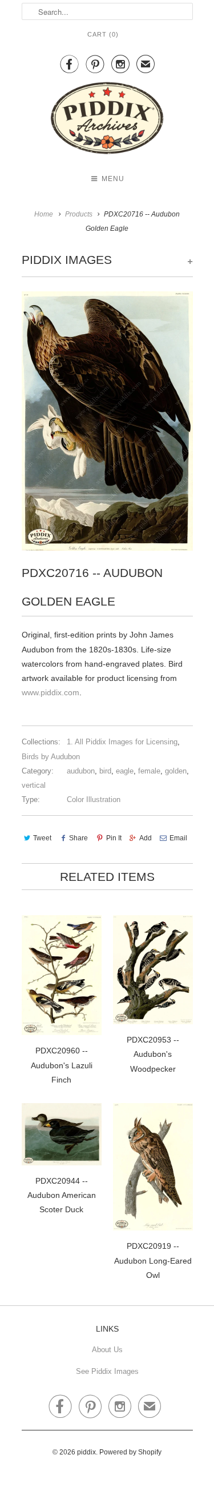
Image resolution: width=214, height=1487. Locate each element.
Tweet (42, 838)
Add (145, 838)
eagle (125, 771)
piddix (86, 1452)
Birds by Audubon (51, 756)
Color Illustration (93, 799)
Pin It (113, 838)
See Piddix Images (107, 1371)
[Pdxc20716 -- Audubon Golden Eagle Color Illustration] (107, 421)
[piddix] (107, 120)
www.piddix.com (50, 692)
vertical (34, 785)
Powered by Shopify (130, 1452)
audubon (81, 771)
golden (176, 771)
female (149, 771)
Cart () (103, 34)
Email (178, 838)
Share (78, 838)
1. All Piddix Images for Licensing (122, 742)
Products (78, 214)
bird (105, 771)
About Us (107, 1349)
